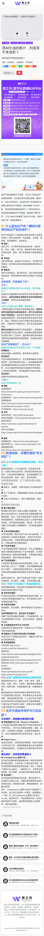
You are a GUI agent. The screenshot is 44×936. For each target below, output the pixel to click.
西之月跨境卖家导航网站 (25, 928)
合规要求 (22, 43)
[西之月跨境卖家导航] (22, 3)
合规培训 (14, 43)
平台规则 (6, 43)
